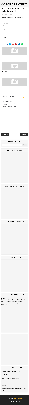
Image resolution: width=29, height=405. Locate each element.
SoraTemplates (18, 398)
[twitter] (11, 401)
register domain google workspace (10, 378)
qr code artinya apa (7, 56)
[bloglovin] (17, 401)
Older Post (24, 134)
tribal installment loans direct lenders (11, 374)
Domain (17, 14)
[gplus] (14, 401)
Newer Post (5, 134)
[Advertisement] (14, 167)
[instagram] (19, 401)
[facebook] (9, 401)
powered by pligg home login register (11, 371)
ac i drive (4, 71)
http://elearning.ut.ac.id (8, 87)
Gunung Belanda (14, 3)
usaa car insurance (7, 381)
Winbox (3, 298)
